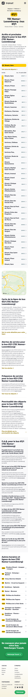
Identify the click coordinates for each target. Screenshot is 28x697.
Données (4, 688)
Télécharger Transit (13, 654)
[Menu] (25, 3)
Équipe (16, 670)
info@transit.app (19, 684)
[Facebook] (20, 687)
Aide (3, 674)
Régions (4, 668)
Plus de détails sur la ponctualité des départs (10, 432)
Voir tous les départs (9, 394)
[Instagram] (15, 687)
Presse (3, 672)
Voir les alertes (7, 368)
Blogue (3, 670)
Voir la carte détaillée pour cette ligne (13, 333)
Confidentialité (19, 674)
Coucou (4, 665)
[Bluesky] (17, 687)
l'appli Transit (17, 391)
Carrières (17, 672)
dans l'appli (22, 489)
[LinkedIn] (22, 687)
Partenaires (6, 682)
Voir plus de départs (9, 69)
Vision (16, 668)
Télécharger (20, 692)
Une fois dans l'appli (11, 358)
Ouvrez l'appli (12, 319)
